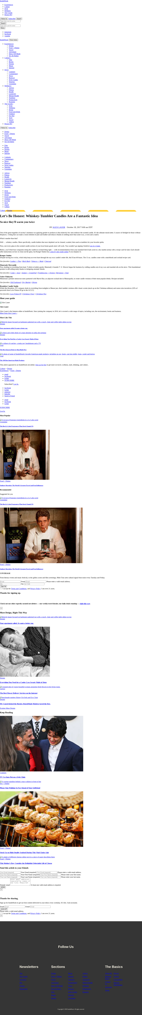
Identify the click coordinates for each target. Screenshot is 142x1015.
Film (10, 60)
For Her (11, 116)
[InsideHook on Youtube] (86, 941)
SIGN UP (4, 909)
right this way (85, 604)
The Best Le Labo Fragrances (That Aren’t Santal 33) (16, 426)
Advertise (108, 987)
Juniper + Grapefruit (29, 273)
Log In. (16, 384)
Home (11, 110)
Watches (12, 82)
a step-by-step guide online (59, 252)
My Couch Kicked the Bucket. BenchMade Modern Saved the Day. (25, 704)
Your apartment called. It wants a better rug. (14, 328)
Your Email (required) (28, 872)
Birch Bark (26, 261)
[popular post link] (19, 420)
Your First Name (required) (30, 875)
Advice (11, 88)
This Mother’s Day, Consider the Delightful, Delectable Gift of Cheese (26, 863)
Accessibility (118, 980)
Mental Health (14, 96)
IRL (21, 983)
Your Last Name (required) (30, 877)
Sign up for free (40, 365)
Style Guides (13, 80)
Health (11, 92)
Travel (11, 50)
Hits (21, 973)
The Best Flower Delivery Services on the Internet (18, 693)
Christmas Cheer (28, 294)
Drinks (11, 46)
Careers (116, 976)
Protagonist (23, 989)
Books (11, 62)
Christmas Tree (41, 294)
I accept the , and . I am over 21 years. (29, 589)
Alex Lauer (59, 227)
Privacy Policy (35, 589)
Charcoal (48, 261)
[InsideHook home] (71, 931)
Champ (22, 986)
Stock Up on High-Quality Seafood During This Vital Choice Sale (24, 852)
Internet (11, 68)
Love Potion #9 (15, 294)
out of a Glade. (95, 246)
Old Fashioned (15, 282)
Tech (10, 118)
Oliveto (34, 282)
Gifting (11, 122)
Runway (12, 78)
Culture (7, 7)
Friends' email (5, 885)
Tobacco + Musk (37, 261)
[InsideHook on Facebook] (77, 941)
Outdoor (12, 114)
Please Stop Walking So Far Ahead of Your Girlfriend (20, 788)
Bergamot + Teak (62, 273)
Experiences (8, 5)
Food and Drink (14, 112)
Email (23, 581)
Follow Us (4, 19)
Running (12, 102)
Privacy (116, 973)
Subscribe (12, 19)
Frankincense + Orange (46, 273)
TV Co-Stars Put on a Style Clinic (12, 777)
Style (6, 9)
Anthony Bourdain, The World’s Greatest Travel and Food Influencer (21, 485)
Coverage (23, 980)
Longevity (12, 94)
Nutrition (12, 98)
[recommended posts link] (35, 617)
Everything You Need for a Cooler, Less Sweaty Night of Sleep (19, 339)
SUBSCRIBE (9, 380)
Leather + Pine (15, 261)
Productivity (13, 100)
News (11, 76)
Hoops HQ (8, 15)
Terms (107, 990)
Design (11, 64)
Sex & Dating (14, 56)
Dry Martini (26, 282)
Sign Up (3, 586)
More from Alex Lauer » (8, 313)
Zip (22, 584)
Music (11, 66)
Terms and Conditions (19, 589)
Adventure (12, 52)
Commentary (13, 74)
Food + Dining (14, 48)
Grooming (12, 84)
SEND (3, 887)
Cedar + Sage (15, 273)
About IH (108, 973)
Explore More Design (7, 708)
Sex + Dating (4, 784)
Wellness (7, 11)
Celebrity (12, 72)
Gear (1, 345)
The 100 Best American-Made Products (12, 360)
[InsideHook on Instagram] (81, 941)
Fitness (11, 90)
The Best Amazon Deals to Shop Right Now (13, 350)
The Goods (8, 13)
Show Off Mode (14, 54)
